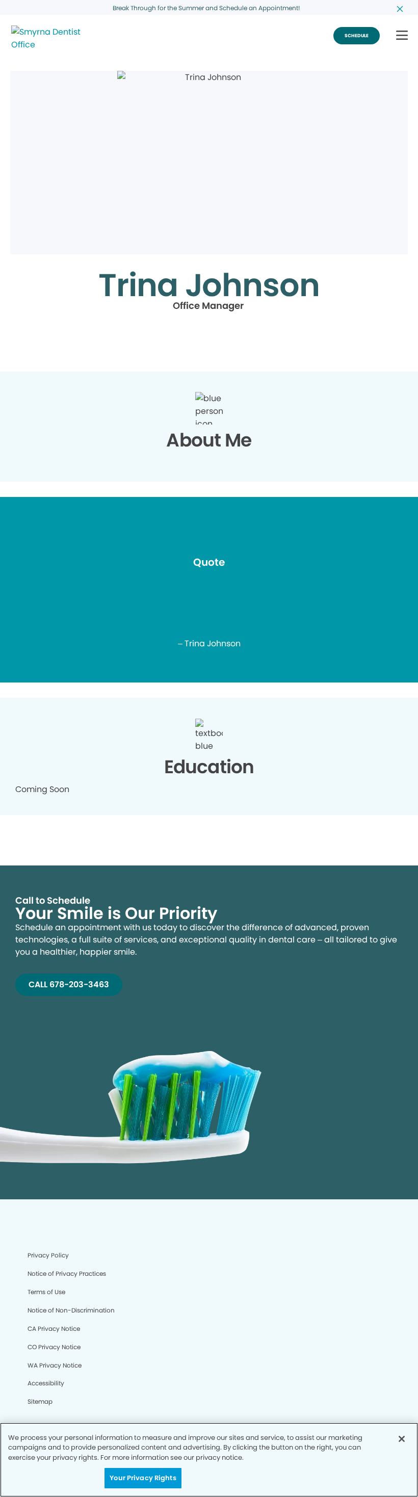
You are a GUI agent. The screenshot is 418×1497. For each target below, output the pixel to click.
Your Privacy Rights (143, 1478)
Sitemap (40, 1401)
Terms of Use (46, 1292)
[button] (402, 36)
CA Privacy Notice (54, 1328)
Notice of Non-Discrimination (71, 1310)
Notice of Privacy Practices (67, 1273)
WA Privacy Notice (55, 1365)
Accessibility (46, 1383)
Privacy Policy (48, 1255)
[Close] (401, 1439)
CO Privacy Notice (54, 1347)
